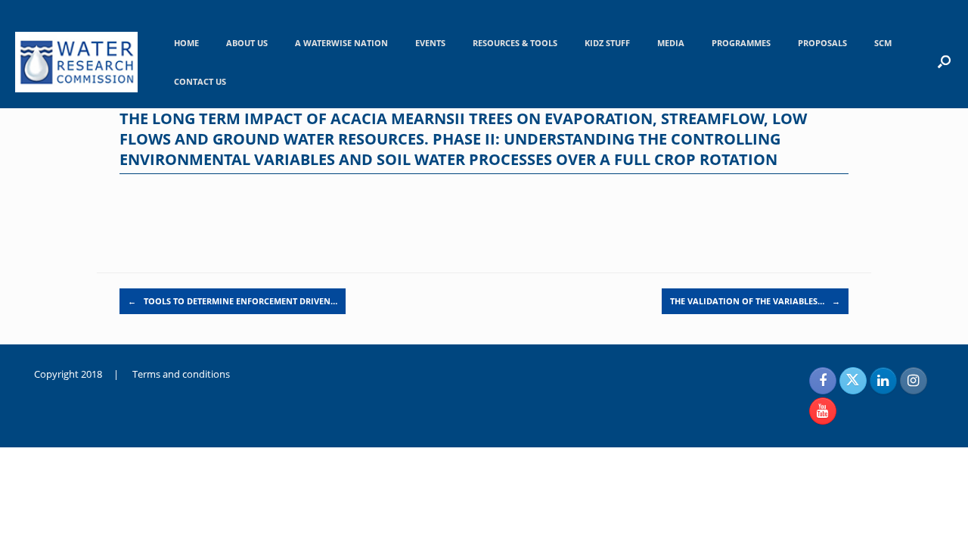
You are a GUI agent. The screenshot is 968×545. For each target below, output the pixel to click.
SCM (883, 42)
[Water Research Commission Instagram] (913, 380)
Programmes (741, 42)
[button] (944, 61)
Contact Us (200, 81)
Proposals (822, 42)
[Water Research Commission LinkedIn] (883, 380)
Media (670, 42)
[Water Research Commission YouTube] (822, 411)
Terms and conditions (181, 374)
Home (186, 42)
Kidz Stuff (607, 42)
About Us (247, 42)
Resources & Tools (515, 42)
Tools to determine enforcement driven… (232, 301)
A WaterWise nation (341, 42)
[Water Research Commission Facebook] (822, 380)
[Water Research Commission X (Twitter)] (853, 380)
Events (430, 42)
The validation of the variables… (755, 301)
